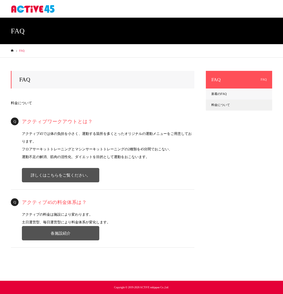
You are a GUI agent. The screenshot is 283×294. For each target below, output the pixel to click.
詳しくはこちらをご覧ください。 (60, 175)
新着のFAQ (219, 94)
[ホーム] (12, 50)
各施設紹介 (61, 233)
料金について (21, 103)
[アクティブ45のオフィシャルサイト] (33, 8)
